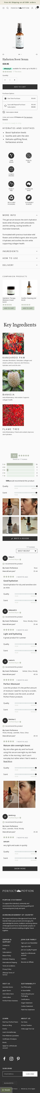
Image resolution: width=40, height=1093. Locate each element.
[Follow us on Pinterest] (18, 1059)
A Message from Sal (27, 1029)
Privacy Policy (7, 969)
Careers (23, 959)
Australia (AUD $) (8, 1083)
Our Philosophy (26, 987)
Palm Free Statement (28, 1010)
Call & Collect (7, 997)
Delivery (8, 265)
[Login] (32, 8)
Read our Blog (7, 1025)
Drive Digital (31, 1089)
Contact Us (6, 945)
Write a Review (25, 539)
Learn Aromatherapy (9, 1032)
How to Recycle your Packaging (27, 995)
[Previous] (3, 54)
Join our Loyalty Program (29, 950)
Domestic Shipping (9, 959)
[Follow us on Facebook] (4, 1059)
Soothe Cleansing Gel (28, 298)
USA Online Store (8, 994)
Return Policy (7, 956)
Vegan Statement (26, 1003)
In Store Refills (25, 990)
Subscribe (30, 1074)
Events (5, 1029)
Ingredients (11, 251)
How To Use (10, 258)
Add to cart (9, 308)
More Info (9, 215)
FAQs (4, 949)
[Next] (36, 54)
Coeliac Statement (27, 1006)
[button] (20, 71)
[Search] (8, 8)
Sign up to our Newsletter (29, 943)
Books (5, 1042)
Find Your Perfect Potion (10, 1022)
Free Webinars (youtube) (11, 1036)
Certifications (25, 999)
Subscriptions (7, 952)
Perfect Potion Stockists (10, 1001)
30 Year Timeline (26, 1025)
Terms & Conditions (9, 966)
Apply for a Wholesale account (28, 954)
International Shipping (10, 962)
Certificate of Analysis (10, 1039)
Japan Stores (7, 990)
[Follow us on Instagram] (11, 1059)
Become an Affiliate (27, 962)
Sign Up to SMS (26, 946)
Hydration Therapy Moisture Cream (9, 299)
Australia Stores (8, 987)
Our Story (24, 1022)
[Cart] (36, 8)
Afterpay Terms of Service (8, 974)
